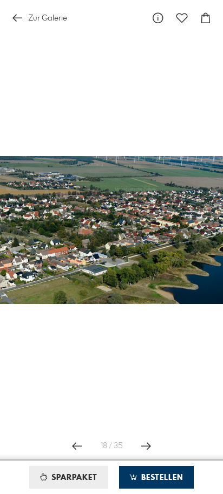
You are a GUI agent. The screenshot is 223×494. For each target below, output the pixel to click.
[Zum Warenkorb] (205, 18)
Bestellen (161, 478)
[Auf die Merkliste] (181, 18)
